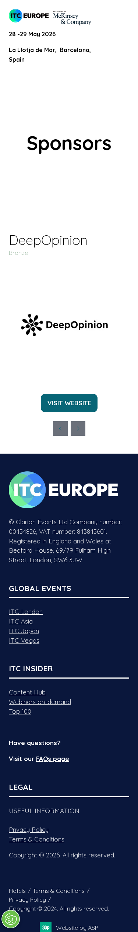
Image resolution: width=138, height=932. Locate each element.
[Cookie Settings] (10, 919)
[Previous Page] (60, 428)
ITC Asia (21, 621)
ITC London (26, 611)
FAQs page (52, 758)
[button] (122, 15)
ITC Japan (24, 631)
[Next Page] (78, 428)
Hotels (17, 890)
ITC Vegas (24, 640)
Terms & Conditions (36, 839)
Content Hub (27, 692)
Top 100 (20, 711)
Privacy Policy (29, 829)
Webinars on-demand (40, 702)
